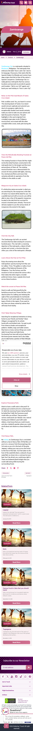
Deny (16, 386)
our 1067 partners (13, 353)
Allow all (16, 380)
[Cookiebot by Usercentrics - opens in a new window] (23, 343)
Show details (23, 374)
